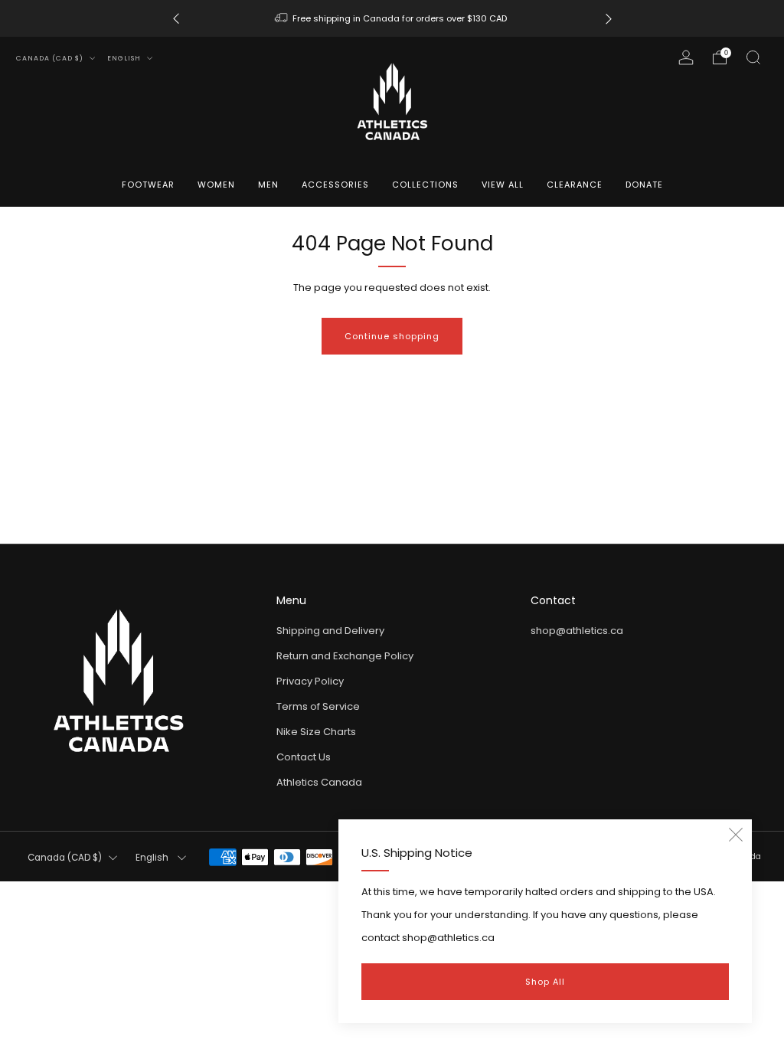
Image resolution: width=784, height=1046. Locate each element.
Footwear (148, 184)
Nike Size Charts (316, 731)
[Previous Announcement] (176, 18)
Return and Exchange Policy (344, 656)
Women (216, 184)
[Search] (753, 57)
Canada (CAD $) (51, 58)
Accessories (335, 184)
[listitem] (392, 18)
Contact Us (303, 757)
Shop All (545, 982)
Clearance (575, 184)
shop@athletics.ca (577, 630)
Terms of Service (318, 706)
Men (268, 184)
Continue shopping (392, 336)
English (125, 58)
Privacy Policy (310, 681)
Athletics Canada (319, 782)
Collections (425, 184)
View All (503, 184)
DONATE (644, 184)
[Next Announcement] (609, 18)
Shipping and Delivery (330, 630)
